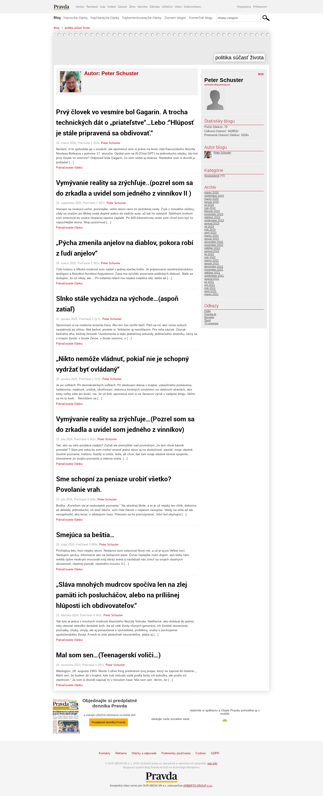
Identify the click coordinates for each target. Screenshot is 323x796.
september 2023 (214, 220)
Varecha (142, 6)
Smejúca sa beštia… (85, 534)
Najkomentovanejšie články (142, 17)
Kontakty (104, 753)
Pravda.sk (210, 314)
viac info (212, 763)
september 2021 (214, 275)
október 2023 (212, 217)
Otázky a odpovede (144, 753)
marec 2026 (211, 192)
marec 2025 (211, 198)
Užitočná (167, 6)
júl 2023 (209, 226)
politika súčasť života (77, 27)
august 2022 (211, 251)
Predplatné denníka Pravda (108, 722)
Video (178, 6)
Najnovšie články (76, 17)
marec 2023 (211, 235)
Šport (207, 320)
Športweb (92, 6)
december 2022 (213, 242)
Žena (132, 6)
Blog (57, 17)
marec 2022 (211, 260)
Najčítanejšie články (105, 17)
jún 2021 (209, 285)
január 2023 (211, 238)
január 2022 (211, 263)
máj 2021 (210, 288)
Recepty (209, 317)
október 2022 (212, 248)
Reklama (121, 753)
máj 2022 (210, 257)
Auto (102, 6)
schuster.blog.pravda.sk (217, 84)
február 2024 (212, 211)
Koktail (112, 6)
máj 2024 (210, 208)
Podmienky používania (176, 753)
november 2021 (213, 269)
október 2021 (212, 272)
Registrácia (244, 6)
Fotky (207, 311)
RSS (261, 74)
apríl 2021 (210, 291)
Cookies (201, 753)
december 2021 (213, 266)
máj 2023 (210, 229)
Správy (80, 6)
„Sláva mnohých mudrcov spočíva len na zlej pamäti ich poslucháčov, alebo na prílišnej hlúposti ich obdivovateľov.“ (121, 595)
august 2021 (211, 278)
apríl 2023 (210, 232)
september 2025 (214, 195)
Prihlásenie (260, 6)
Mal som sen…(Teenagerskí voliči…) (108, 654)
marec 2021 (211, 294)
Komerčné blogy (200, 17)
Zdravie (122, 6)
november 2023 (213, 214)
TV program (211, 323)
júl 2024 (209, 205)
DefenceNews (192, 6)
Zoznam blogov (175, 17)
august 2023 (211, 223)
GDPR (215, 753)
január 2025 (211, 202)
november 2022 (213, 245)
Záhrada (155, 6)
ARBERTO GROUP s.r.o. (197, 785)
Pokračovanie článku (69, 167)
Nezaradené (211, 175)
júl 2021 (209, 282)
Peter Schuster (110, 143)
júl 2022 (209, 254)
